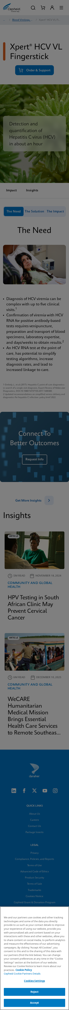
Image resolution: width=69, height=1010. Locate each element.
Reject (34, 992)
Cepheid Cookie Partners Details (22, 973)
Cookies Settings (34, 981)
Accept (34, 1002)
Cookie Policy (24, 970)
